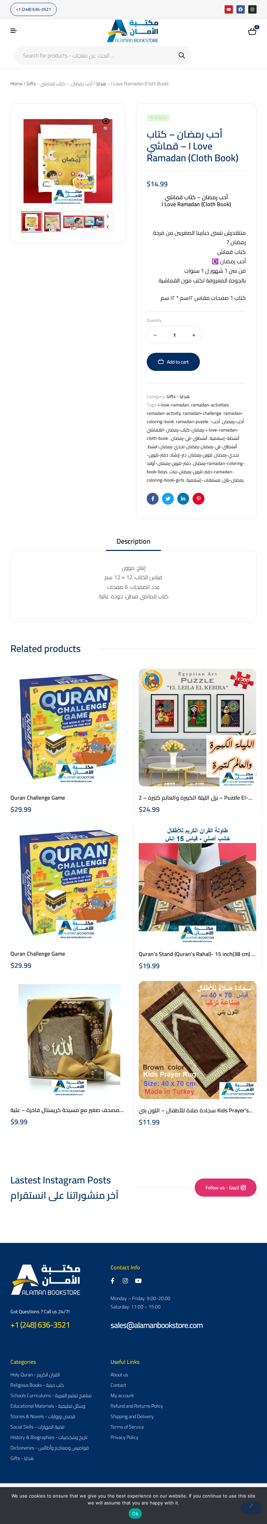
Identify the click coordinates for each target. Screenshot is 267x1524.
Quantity (154, 320)
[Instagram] (252, 9)
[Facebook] (240, 9)
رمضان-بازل (232, 480)
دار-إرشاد (178, 455)
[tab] (133, 543)
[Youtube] (229, 9)
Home (16, 83)
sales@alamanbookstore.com (157, 1324)
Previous (108, 226)
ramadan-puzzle (192, 421)
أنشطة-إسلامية (225, 438)
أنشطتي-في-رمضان (189, 438)
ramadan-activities (210, 405)
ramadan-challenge (202, 413)
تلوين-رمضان (200, 455)
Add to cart (178, 361)
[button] (106, 125)
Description (133, 541)
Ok (135, 1513)
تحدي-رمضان (226, 455)
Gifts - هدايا (178, 396)
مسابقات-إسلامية (203, 480)
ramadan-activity (164, 413)
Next (108, 216)
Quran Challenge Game (37, 797)
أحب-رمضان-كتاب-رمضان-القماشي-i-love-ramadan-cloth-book (193, 429)
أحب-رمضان (233, 421)
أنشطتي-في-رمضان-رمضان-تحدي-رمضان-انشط (192, 446)
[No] (251, 1508)
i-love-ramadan (173, 405)
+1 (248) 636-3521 (40, 1324)
